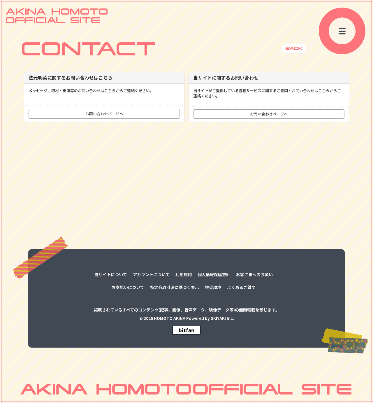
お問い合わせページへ (104, 113)
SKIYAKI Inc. (222, 318)
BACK (294, 48)
